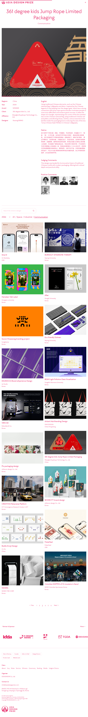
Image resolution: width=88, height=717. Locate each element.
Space (19, 217)
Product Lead (6, 657)
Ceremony (32, 668)
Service (18, 668)
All (14, 217)
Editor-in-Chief (25, 654)
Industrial (28, 217)
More (82, 626)
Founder (17, 654)
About (4, 668)
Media (45, 668)
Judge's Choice (54, 668)
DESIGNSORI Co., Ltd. (8, 676)
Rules (13, 668)
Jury (8, 668)
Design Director (37, 654)
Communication (41, 217)
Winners (24, 668)
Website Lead (16, 657)
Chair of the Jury (7, 654)
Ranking (39, 668)
